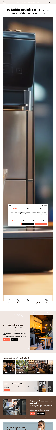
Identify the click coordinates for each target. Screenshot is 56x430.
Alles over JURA (7, 389)
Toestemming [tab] (15, 208)
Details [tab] (28, 208)
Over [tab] (41, 208)
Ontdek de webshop (14, 339)
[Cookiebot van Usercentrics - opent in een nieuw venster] (43, 205)
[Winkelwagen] (52, 2)
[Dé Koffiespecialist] (40, 367)
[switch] (23, 220)
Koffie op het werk (6, 339)
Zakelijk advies (33, 413)
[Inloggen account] (50, 2)
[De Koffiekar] (22, 367)
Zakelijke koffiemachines (40, 413)
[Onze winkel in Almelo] (9, 367)
